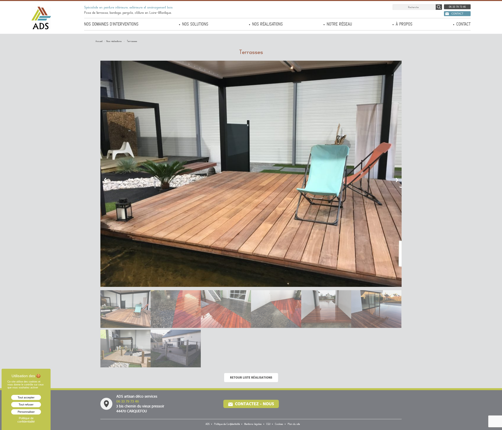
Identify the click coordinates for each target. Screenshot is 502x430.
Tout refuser (26, 404)
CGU (268, 424)
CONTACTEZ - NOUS (254, 404)
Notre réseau (339, 24)
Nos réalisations (267, 24)
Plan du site (294, 424)
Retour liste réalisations (251, 377)
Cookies (279, 424)
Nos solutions (195, 24)
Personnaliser (26, 411)
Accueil (99, 41)
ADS (208, 424)
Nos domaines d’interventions (111, 24)
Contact (463, 24)
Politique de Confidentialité (227, 424)
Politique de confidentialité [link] (26, 419)
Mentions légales (253, 424)
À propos (404, 24)
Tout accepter (26, 397)
